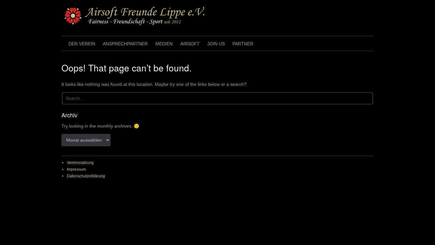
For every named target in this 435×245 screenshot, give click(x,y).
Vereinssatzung (80, 162)
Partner (242, 43)
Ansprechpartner (125, 43)
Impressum (76, 169)
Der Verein (81, 43)
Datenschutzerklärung (86, 176)
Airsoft (190, 43)
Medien (164, 43)
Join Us (216, 43)
